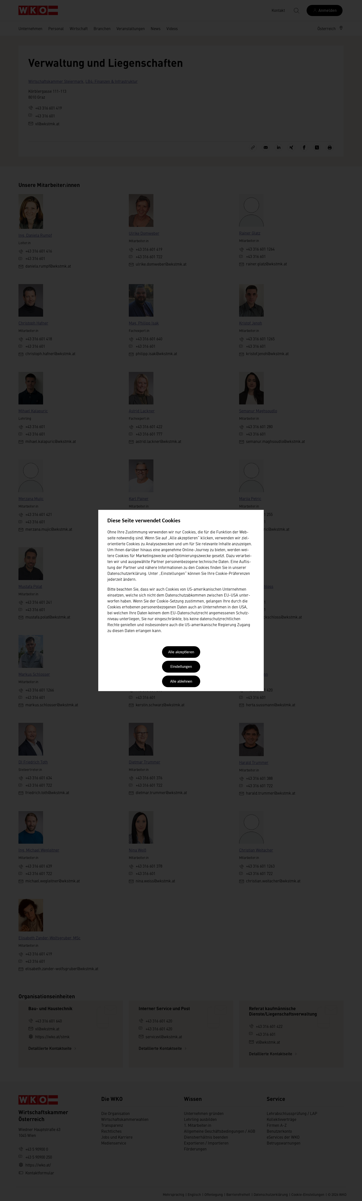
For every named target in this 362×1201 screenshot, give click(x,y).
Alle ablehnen (181, 682)
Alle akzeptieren (181, 652)
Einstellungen (181, 667)
